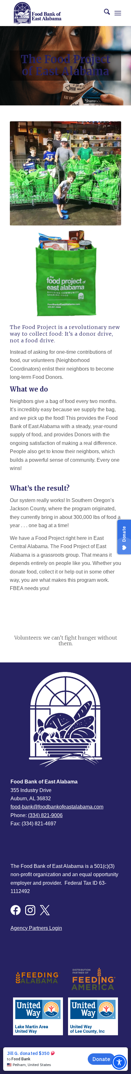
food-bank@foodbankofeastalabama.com (56, 806)
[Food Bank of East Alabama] (54, 13)
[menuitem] (104, 13)
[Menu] (117, 13)
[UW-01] (93, 1016)
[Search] (104, 13)
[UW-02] (38, 1016)
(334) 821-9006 (45, 815)
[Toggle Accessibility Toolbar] (119, 1062)
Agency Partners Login (36, 928)
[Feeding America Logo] (93, 978)
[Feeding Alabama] (38, 978)
